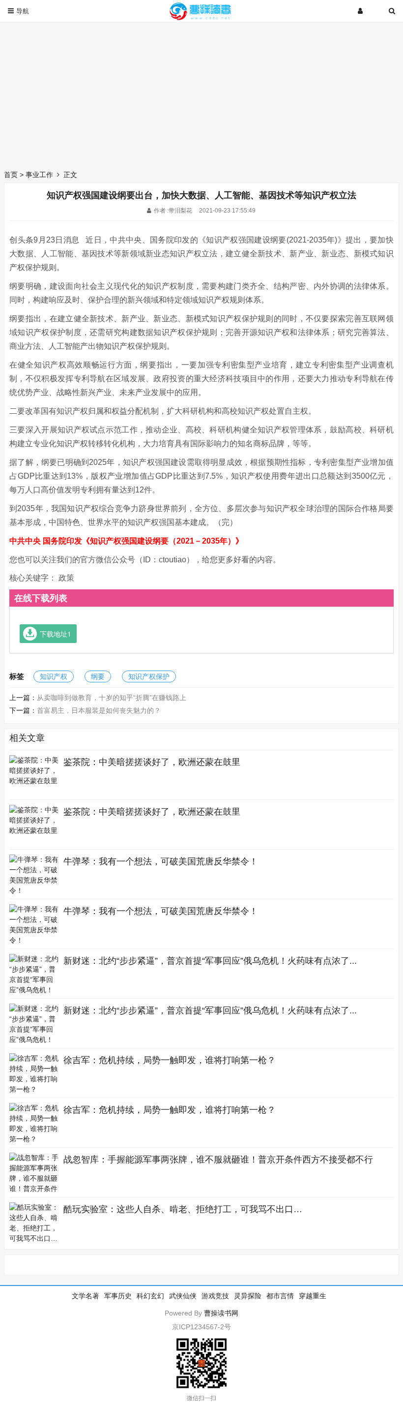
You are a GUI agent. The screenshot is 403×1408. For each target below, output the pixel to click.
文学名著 (85, 1296)
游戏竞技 (215, 1296)
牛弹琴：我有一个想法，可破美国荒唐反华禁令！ (160, 861)
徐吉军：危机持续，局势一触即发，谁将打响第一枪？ (169, 1060)
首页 (11, 175)
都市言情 (280, 1296)
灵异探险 (247, 1296)
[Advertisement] (201, 93)
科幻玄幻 (150, 1296)
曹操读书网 (221, 1313)
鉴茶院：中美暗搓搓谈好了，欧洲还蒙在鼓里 (151, 762)
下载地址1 (55, 634)
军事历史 (118, 1296)
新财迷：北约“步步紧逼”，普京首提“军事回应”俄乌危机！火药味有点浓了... (210, 961)
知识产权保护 (149, 676)
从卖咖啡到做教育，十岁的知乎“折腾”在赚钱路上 (111, 698)
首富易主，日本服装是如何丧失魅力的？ (99, 710)
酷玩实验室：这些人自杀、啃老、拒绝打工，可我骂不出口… (182, 1209)
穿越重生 (312, 1296)
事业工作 (39, 175)
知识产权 (53, 676)
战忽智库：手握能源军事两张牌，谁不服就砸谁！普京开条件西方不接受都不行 (218, 1159)
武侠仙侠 (183, 1296)
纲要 (98, 676)
